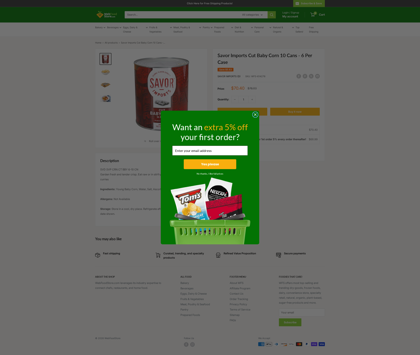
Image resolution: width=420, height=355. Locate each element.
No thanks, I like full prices (210, 173)
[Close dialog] (255, 114)
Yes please (210, 164)
